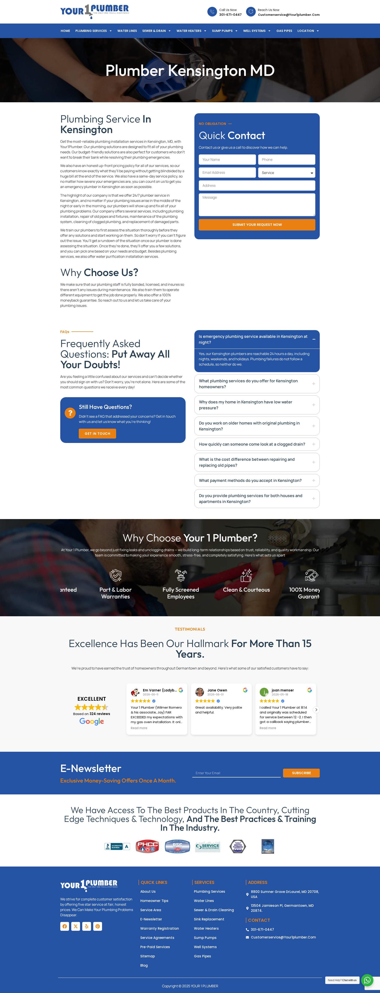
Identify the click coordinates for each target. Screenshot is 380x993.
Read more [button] (203, 728)
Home (65, 31)
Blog (144, 965)
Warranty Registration (159, 928)
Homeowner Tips (154, 901)
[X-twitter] (75, 926)
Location (306, 31)
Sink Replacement (209, 919)
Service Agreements (157, 938)
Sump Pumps (222, 31)
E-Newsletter (151, 919)
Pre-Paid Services (155, 947)
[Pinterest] (97, 926)
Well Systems (254, 31)
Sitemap (147, 956)
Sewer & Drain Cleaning (214, 910)
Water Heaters (189, 31)
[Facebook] (64, 926)
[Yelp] (86, 926)
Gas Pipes (284, 31)
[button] (316, 709)
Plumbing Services (91, 31)
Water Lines (127, 31)
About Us (148, 891)
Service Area (150, 910)
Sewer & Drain (154, 31)
